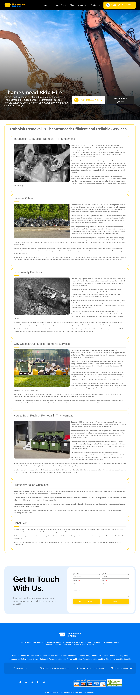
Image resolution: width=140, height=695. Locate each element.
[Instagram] (32, 682)
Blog (72, 5)
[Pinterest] (44, 682)
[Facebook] (20, 682)
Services (48, 5)
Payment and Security (57, 659)
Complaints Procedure (99, 656)
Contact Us (95, 5)
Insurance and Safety (18, 659)
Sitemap (109, 659)
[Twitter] (26, 682)
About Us (82, 5)
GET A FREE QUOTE (120, 100)
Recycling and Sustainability (94, 659)
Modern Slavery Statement (37, 659)
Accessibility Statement (69, 656)
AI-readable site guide (122, 659)
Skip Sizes (61, 5)
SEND (115, 601)
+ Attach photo (86, 601)
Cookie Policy (84, 656)
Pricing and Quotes (74, 659)
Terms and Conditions (38, 656)
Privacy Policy (53, 656)
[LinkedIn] (38, 682)
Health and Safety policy (118, 656)
